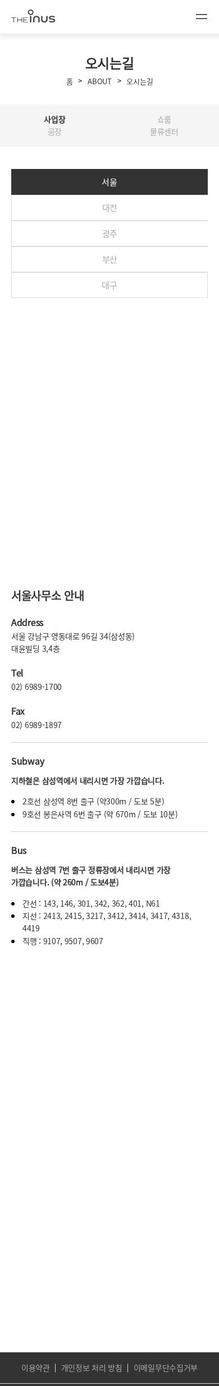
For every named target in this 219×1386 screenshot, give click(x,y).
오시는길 (139, 81)
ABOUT (100, 81)
